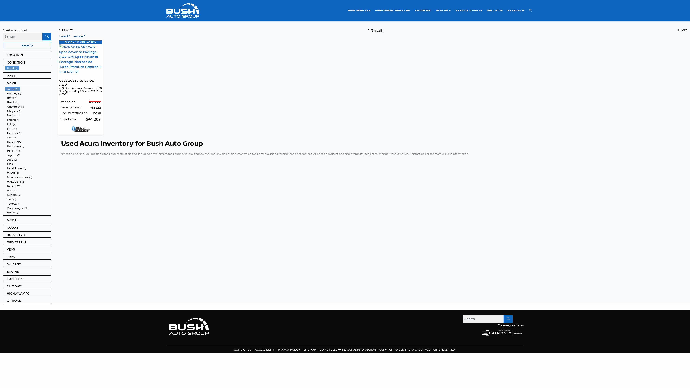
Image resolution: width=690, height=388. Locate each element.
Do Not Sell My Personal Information (348, 350)
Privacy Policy (289, 350)
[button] (359, 10)
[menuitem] (28, 68)
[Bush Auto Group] (182, 10)
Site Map (310, 350)
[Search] (46, 36)
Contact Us (243, 350)
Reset (26, 45)
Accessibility (265, 350)
